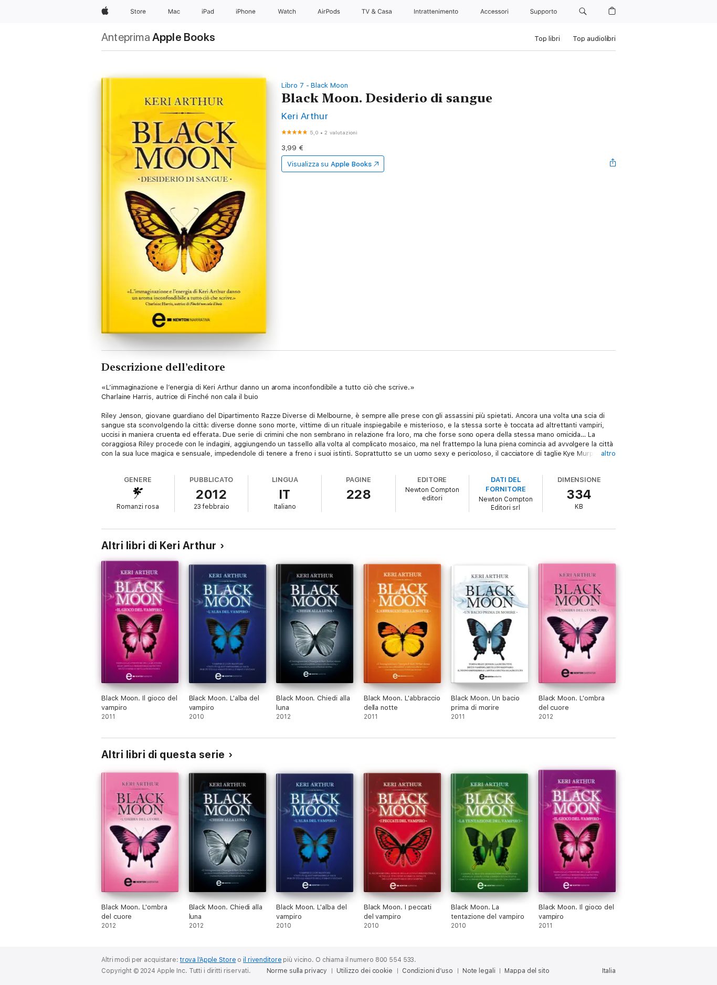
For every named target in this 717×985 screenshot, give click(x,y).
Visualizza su (329, 164)
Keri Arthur (304, 115)
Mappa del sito (526, 970)
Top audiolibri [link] (594, 39)
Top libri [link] (547, 39)
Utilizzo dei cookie (364, 970)
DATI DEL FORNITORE (505, 484)
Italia (609, 970)
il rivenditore (262, 959)
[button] (583, 11)
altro (608, 453)
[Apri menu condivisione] (613, 164)
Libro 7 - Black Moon (314, 85)
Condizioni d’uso (427, 970)
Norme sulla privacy (297, 970)
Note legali (478, 970)
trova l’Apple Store (208, 959)
